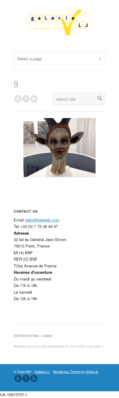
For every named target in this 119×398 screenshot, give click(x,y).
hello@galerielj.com (42, 220)
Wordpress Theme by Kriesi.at (75, 371)
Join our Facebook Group (26, 98)
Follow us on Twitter (18, 98)
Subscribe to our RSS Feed (34, 378)
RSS (34, 98)
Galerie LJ (42, 371)
